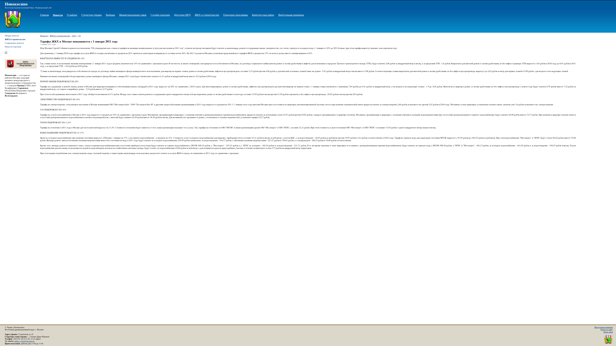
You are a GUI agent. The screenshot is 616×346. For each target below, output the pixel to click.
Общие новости (12, 35)
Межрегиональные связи (132, 14)
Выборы (110, 14)
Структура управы (91, 14)
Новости (58, 15)
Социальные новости (14, 42)
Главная (44, 14)
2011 (74, 35)
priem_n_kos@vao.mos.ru (24, 341)
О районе (72, 14)
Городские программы (235, 14)
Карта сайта (608, 332)
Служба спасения (160, 14)
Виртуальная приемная (291, 14)
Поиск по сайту (606, 329)
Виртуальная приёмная (603, 327)
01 (80, 35)
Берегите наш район (263, 14)
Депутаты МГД (182, 14)
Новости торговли (13, 46)
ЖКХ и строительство (207, 14)
